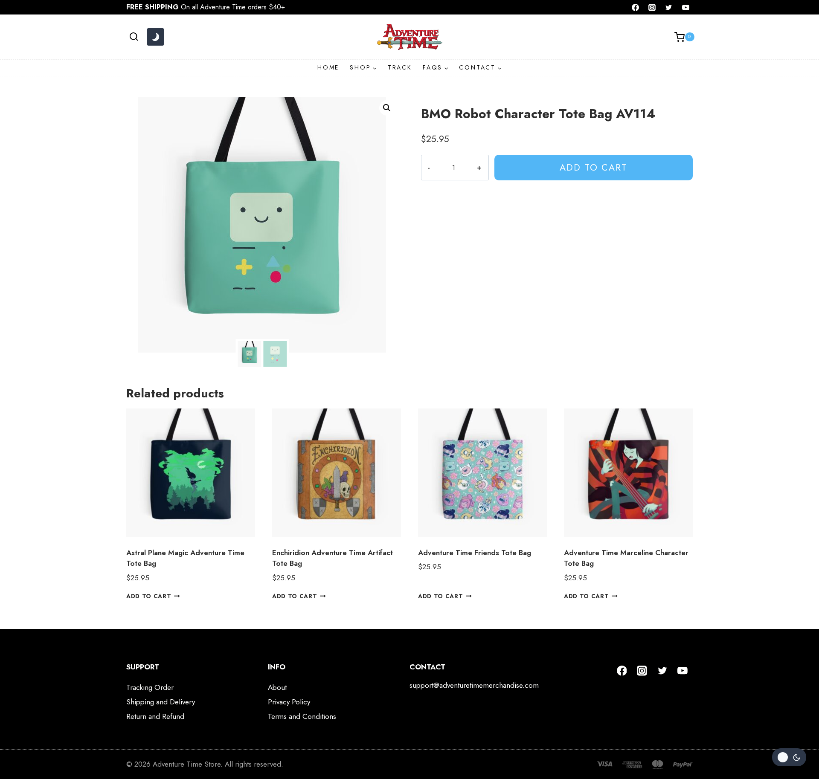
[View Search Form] (134, 37)
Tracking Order (150, 687)
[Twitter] (669, 7)
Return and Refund (155, 716)
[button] (387, 108)
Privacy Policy (289, 702)
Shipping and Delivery (160, 702)
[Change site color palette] (155, 37)
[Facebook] (635, 7)
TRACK (400, 67)
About (277, 687)
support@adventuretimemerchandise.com (474, 685)
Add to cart (593, 167)
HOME (328, 67)
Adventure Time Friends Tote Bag (474, 552)
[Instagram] (652, 7)
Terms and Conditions (302, 716)
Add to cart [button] (148, 596)
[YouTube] (685, 7)
